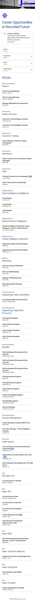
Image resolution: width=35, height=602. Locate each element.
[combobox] (3, 58)
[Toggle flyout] (31, 57)
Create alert (10, 42)
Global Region (7, 68)
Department (6, 55)
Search (5, 49)
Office (5, 62)
